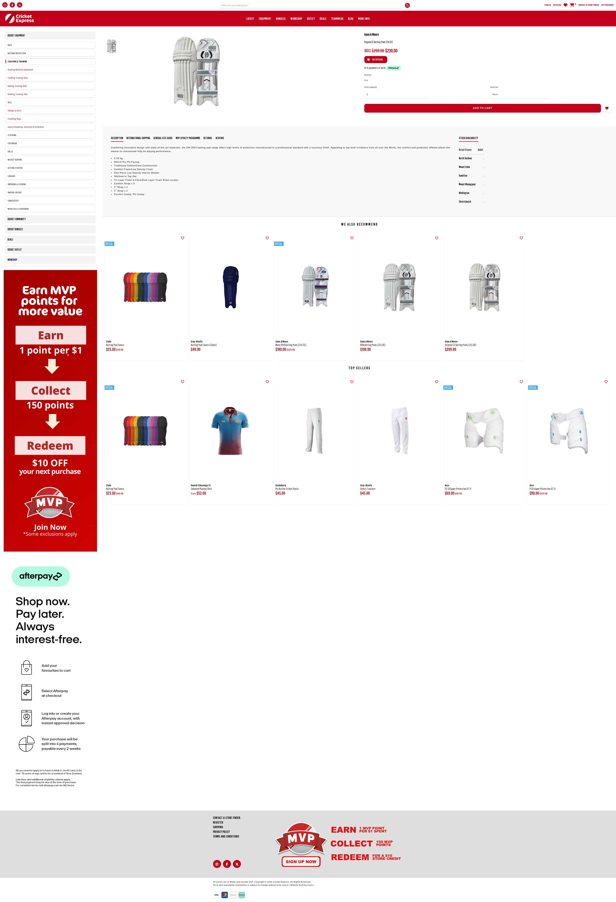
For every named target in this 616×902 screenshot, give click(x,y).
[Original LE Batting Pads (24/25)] (256, 72)
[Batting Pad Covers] (145, 287)
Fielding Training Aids (18, 77)
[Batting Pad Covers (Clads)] (230, 287)
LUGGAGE (11, 176)
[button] (407, 5)
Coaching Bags (14, 118)
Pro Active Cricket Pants (287, 488)
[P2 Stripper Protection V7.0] (484, 431)
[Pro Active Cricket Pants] (315, 431)
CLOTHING (12, 135)
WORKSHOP (12, 259)
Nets (10, 102)
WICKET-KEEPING (15, 159)
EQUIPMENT (265, 18)
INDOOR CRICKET (15, 192)
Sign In (548, 5)
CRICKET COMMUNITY (17, 219)
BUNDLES (281, 18)
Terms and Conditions (226, 836)
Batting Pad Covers (115, 344)
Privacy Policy (221, 831)
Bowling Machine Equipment (20, 69)
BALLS (10, 151)
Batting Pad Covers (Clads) (204, 344)
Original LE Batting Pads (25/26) (460, 344)
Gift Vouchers (607, 5)
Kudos (310, 885)
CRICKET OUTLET (15, 249)
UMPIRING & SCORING (17, 184)
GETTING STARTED (15, 167)
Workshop (296, 18)
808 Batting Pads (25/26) (372, 344)
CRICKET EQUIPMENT (16, 35)
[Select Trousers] (399, 431)
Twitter (238, 865)
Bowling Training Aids (18, 94)
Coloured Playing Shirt (201, 488)
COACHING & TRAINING (17, 61)
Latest (250, 18)
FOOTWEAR (12, 143)
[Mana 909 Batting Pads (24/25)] (315, 287)
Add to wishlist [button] (607, 108)
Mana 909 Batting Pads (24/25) (291, 344)
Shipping (218, 827)
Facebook (228, 865)
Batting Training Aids (17, 86)
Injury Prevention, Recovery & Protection (26, 127)
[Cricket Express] (19, 17)
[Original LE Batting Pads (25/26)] (484, 287)
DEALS (323, 18)
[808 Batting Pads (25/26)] (399, 287)
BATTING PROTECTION (17, 53)
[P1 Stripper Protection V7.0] (569, 431)
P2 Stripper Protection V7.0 (458, 488)
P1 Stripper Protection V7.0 (543, 488)
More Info (364, 18)
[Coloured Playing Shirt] (230, 431)
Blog (350, 18)
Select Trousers (368, 488)
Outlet (311, 18)
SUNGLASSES (13, 200)
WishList (565, 5)
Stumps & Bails (14, 110)
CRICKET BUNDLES (15, 229)
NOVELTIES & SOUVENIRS (18, 208)
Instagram (218, 865)
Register (557, 5)
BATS (10, 45)
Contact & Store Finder (588, 5)
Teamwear (337, 18)
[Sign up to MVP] (332, 844)
